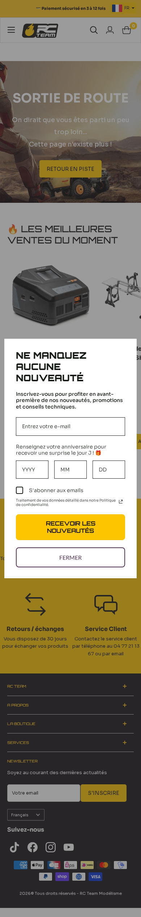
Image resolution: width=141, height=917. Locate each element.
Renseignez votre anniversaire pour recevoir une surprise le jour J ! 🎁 (61, 449)
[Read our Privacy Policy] (120, 501)
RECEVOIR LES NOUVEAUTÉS (70, 527)
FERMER (70, 557)
